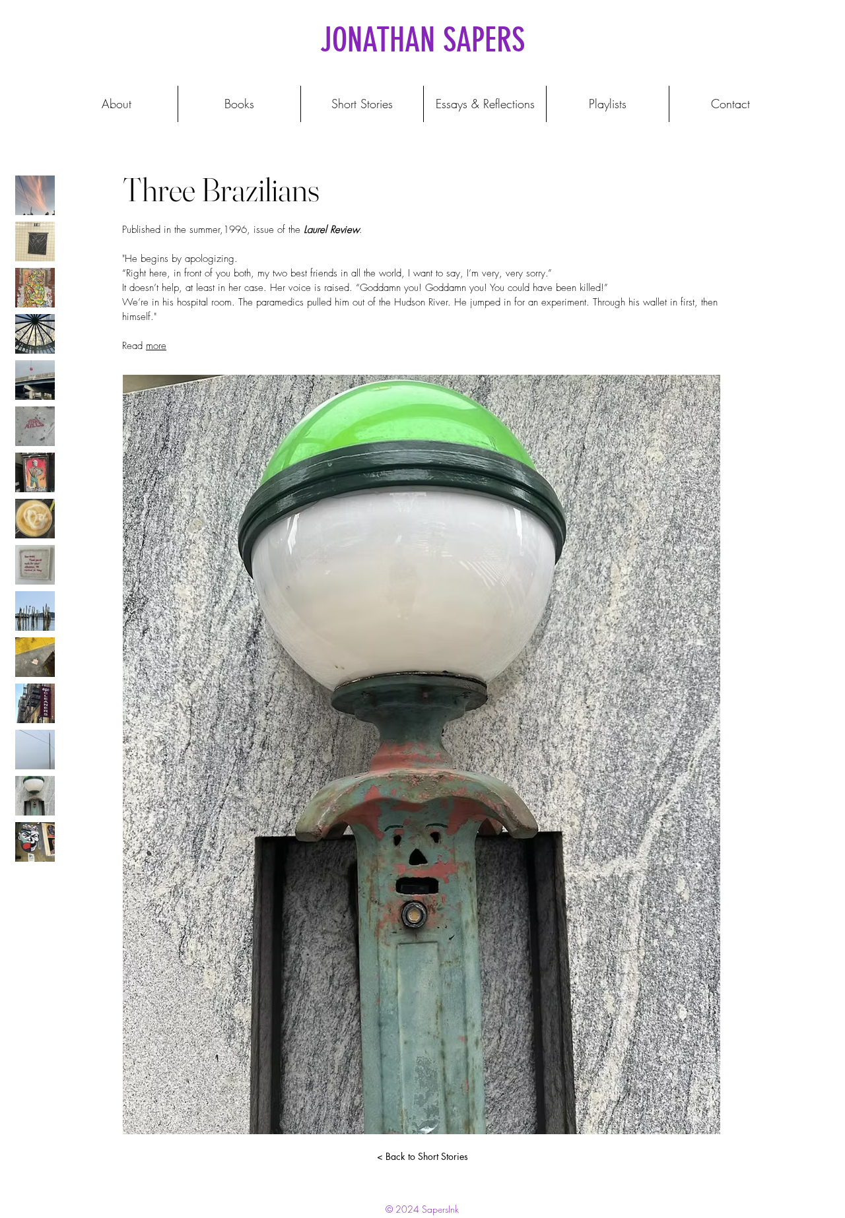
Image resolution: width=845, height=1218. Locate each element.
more (156, 345)
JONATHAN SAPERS (422, 40)
